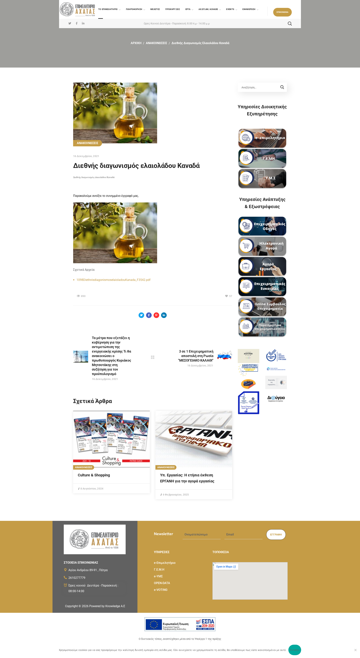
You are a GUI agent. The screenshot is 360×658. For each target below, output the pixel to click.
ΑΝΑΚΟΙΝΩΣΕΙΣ (156, 43)
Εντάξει (294, 649)
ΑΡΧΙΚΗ (136, 43)
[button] (282, 12)
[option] (111, 452)
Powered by (107, 606)
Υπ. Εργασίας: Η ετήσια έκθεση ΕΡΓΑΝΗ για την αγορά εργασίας (187, 478)
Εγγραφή (276, 534)
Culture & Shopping (94, 475)
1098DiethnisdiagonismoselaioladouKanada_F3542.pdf (113, 280)
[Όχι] (355, 650)
